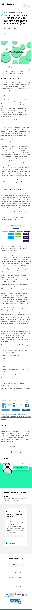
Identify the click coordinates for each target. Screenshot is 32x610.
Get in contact (20, 467)
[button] (16, 573)
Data (15, 28)
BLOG (22, 12)
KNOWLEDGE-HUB (13, 12)
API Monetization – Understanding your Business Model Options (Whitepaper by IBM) (14, 248)
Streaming (10, 28)
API (5, 28)
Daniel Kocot (26, 180)
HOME (5, 12)
